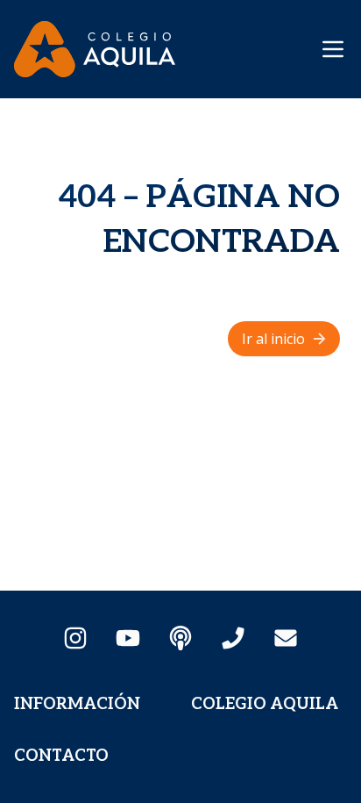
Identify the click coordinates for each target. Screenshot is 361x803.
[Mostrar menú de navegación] (333, 49)
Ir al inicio (273, 338)
